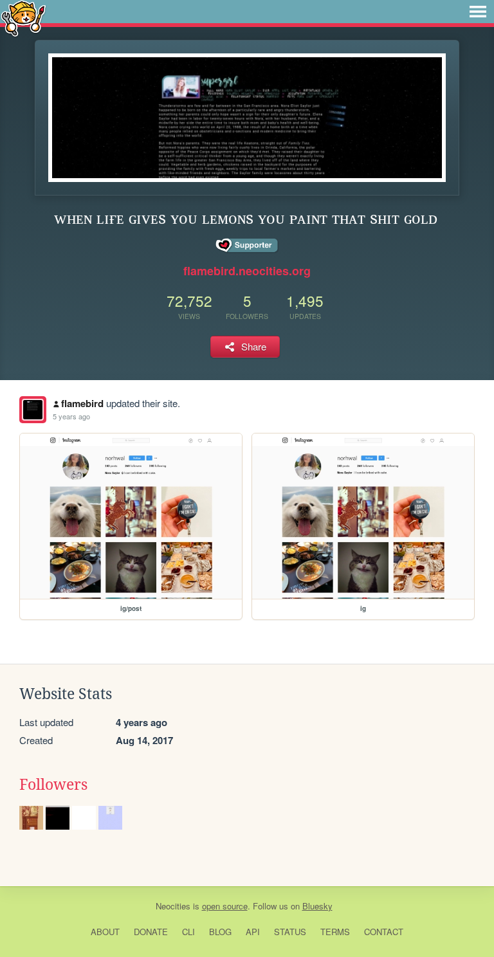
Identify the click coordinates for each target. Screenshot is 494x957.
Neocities (173, 906)
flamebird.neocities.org (247, 270)
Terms (335, 931)
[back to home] (23, 17)
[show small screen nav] (478, 11)
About (105, 931)
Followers (53, 784)
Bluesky (317, 906)
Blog (220, 931)
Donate (151, 931)
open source (225, 906)
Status (290, 931)
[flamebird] (33, 410)
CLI (188, 931)
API (253, 931)
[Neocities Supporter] (247, 245)
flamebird (82, 403)
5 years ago (71, 416)
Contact (383, 931)
